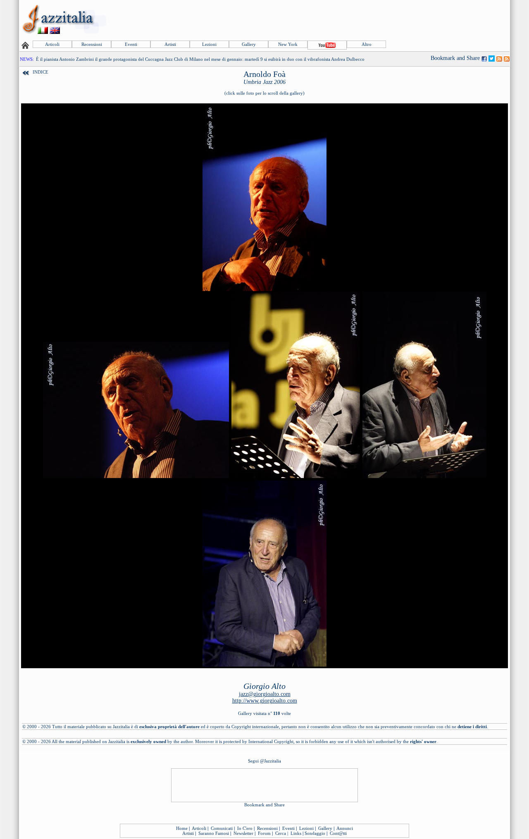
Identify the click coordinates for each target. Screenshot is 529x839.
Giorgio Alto (264, 686)
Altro (367, 44)
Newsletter (243, 833)
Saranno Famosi (213, 833)
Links (296, 833)
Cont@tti (338, 833)
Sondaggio (315, 833)
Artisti (170, 44)
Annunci (344, 828)
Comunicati (222, 828)
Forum (264, 833)
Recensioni (91, 44)
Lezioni (209, 44)
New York (288, 44)
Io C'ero (245, 828)
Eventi (131, 44)
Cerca (280, 833)
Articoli (52, 44)
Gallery (249, 44)
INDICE (40, 71)
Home (182, 828)
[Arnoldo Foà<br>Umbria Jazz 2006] (264, 290)
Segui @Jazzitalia (264, 760)
